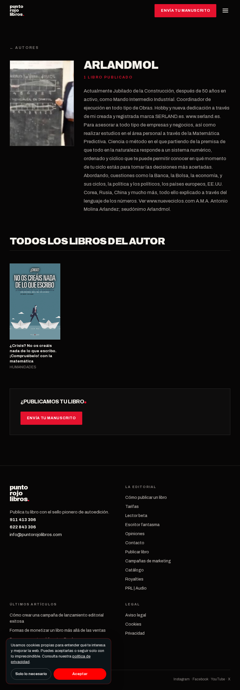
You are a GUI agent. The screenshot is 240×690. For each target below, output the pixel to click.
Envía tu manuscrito (185, 10)
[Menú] (225, 11)
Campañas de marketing (148, 561)
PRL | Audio (136, 588)
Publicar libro (137, 552)
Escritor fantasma (142, 525)
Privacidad (135, 633)
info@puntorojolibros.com (36, 534)
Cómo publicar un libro (146, 497)
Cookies (133, 624)
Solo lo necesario (31, 674)
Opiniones (135, 534)
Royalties (134, 579)
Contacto (134, 543)
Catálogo (134, 570)
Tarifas (132, 506)
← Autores (24, 48)
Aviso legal (135, 615)
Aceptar (80, 674)
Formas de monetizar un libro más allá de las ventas (58, 630)
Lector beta (136, 515)
